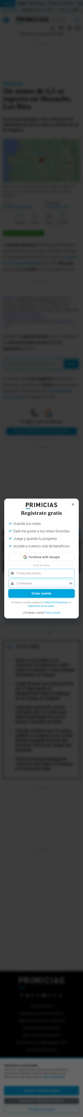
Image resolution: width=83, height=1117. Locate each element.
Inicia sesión (53, 612)
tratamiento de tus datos (41, 606)
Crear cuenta (41, 593)
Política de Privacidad (55, 602)
